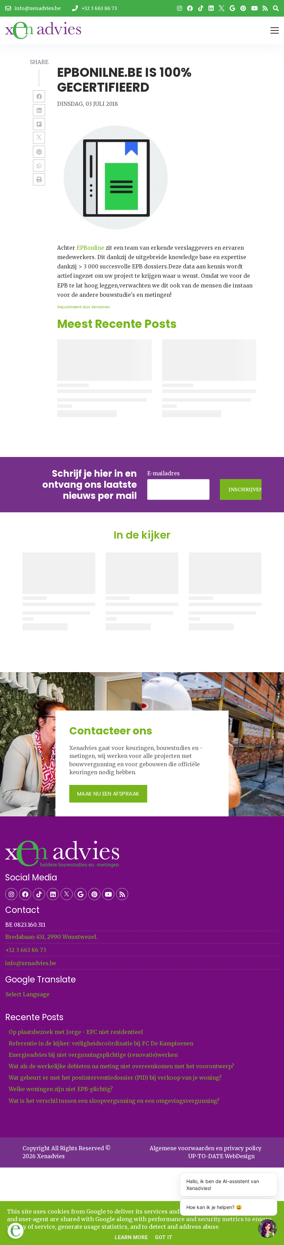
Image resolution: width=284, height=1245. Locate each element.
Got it (163, 1237)
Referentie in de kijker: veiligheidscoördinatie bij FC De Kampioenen (101, 1043)
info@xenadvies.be (30, 963)
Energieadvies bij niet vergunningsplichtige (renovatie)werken (93, 1055)
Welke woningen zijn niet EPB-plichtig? (61, 1089)
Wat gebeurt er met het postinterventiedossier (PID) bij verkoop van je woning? (115, 1077)
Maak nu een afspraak (108, 793)
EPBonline (90, 248)
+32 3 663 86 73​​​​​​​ (25, 950)
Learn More (131, 1237)
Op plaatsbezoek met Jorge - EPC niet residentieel (76, 1032)
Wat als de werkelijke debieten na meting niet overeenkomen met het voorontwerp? (121, 1066)
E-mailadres (163, 473)
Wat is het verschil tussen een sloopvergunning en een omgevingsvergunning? (114, 1101)
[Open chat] (267, 1228)
